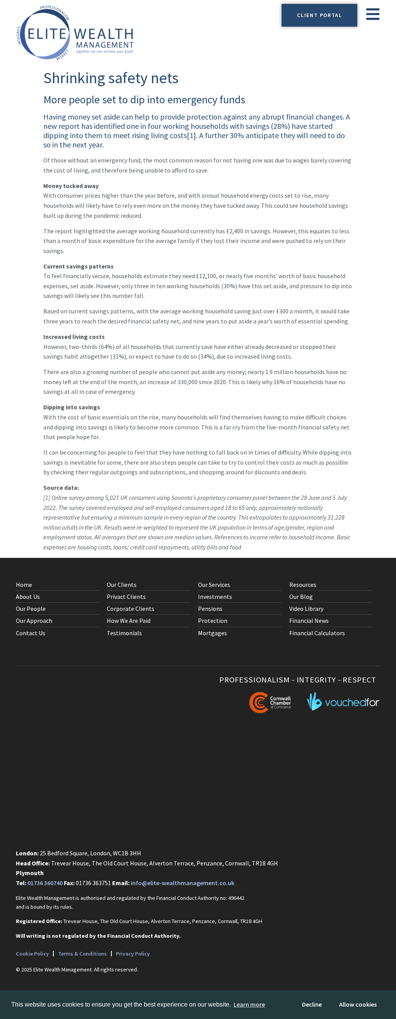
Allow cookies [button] (358, 1004)
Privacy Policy (133, 953)
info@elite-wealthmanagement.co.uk (182, 883)
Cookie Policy (32, 953)
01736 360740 (45, 883)
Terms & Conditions (82, 953)
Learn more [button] (249, 1004)
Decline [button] (312, 1004)
